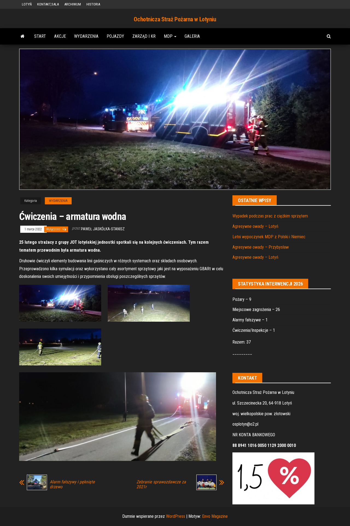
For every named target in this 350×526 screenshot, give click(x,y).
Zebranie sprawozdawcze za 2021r (161, 484)
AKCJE (60, 36)
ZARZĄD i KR (144, 36)
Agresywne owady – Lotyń (255, 226)
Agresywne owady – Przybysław (260, 247)
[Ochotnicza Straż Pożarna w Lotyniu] (22, 36)
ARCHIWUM (72, 4)
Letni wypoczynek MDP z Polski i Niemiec (268, 236)
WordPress (175, 516)
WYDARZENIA (86, 36)
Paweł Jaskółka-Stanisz (103, 229)
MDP (169, 36)
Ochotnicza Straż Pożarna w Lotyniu (175, 19)
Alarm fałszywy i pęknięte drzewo (72, 484)
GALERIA (192, 36)
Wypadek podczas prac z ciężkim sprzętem (270, 216)
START (40, 36)
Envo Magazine (215, 516)
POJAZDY (115, 36)
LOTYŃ (27, 4)
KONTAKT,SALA (48, 4)
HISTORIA (93, 4)
